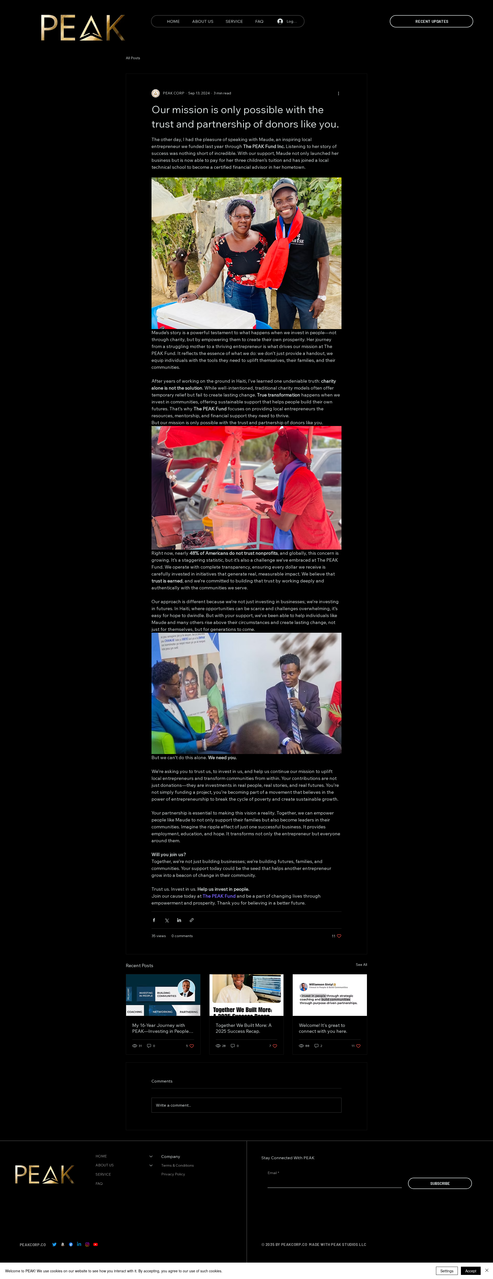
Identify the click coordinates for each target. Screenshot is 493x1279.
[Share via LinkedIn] (179, 920)
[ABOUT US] (151, 1165)
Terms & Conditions (178, 1165)
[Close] (487, 1271)
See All (361, 964)
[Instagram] (87, 1244)
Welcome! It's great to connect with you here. (323, 1028)
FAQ (99, 1183)
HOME (101, 1156)
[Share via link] (191, 920)
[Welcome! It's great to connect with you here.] (330, 995)
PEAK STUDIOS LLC (348, 1244)
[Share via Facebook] (153, 920)
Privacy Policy (173, 1174)
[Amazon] (62, 1244)
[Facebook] (70, 1244)
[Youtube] (95, 1244)
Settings (446, 1270)
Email (273, 1173)
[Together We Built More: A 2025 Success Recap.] (247, 995)
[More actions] (338, 93)
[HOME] (151, 1156)
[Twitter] (54, 1244)
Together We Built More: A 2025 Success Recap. (244, 1028)
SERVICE (103, 1174)
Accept (470, 1270)
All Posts (133, 58)
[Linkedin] (79, 1244)
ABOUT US (105, 1165)
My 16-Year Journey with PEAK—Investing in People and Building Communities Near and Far (160, 1028)
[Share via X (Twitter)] (166, 920)
